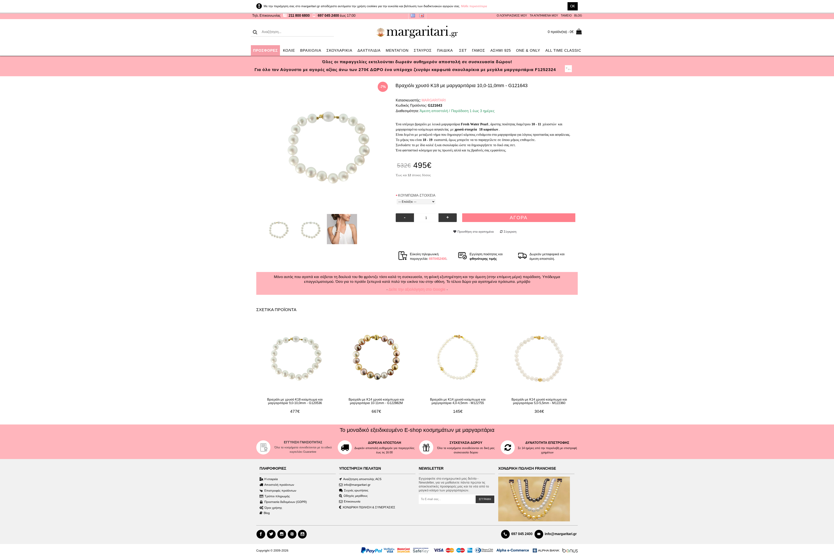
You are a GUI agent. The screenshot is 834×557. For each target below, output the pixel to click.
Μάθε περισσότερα (474, 6)
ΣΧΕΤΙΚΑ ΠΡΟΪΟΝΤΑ (276, 309)
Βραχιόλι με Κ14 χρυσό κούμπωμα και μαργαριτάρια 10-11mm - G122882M (376, 401)
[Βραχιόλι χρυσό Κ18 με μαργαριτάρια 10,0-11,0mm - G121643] (326, 144)
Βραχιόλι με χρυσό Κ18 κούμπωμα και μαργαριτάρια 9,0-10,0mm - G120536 (295, 401)
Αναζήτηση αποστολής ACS (362, 479)
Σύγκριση (510, 231)
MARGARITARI (434, 100)
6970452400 (437, 258)
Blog (267, 513)
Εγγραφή (485, 499)
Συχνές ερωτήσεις (356, 490)
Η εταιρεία (271, 479)
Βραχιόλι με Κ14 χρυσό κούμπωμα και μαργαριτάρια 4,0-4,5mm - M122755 (457, 401)
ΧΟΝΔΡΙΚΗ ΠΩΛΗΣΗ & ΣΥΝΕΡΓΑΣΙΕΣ (369, 507)
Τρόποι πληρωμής (277, 496)
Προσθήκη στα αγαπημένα (475, 231)
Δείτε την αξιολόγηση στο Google (417, 289)
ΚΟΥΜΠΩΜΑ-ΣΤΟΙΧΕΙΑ (416, 195)
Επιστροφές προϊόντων (280, 490)
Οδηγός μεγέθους (356, 495)
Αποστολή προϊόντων (279, 484)
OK (572, 6)
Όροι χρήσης (273, 507)
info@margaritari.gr (357, 484)
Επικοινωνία (352, 501)
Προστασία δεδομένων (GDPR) (285, 502)
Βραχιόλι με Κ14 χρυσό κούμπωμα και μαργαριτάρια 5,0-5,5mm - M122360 (539, 401)
